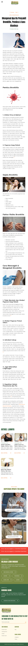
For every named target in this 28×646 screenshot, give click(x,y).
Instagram (17, 637)
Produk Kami (4, 629)
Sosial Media (18, 634)
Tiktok (16, 639)
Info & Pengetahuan (14, 15)
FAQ (15, 629)
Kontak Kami (4, 635)
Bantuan (17, 627)
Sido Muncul (5, 627)
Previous (12, 12)
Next (17, 12)
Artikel (3, 633)
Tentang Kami (4, 631)
